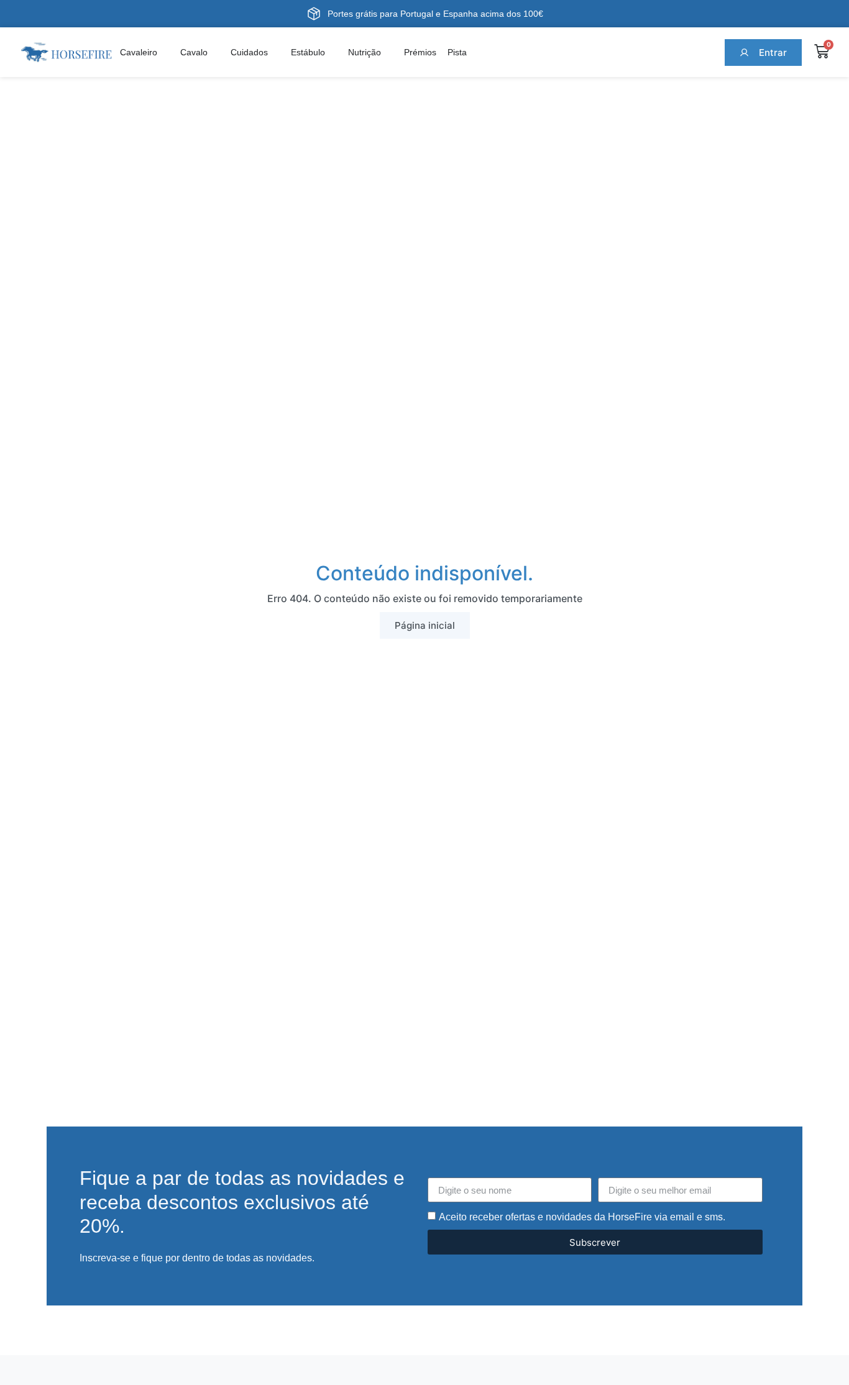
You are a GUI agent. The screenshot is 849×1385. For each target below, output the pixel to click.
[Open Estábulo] (332, 52)
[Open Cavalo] (215, 52)
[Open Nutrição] (388, 52)
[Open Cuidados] (275, 52)
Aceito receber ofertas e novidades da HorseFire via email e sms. (582, 1217)
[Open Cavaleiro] (164, 52)
